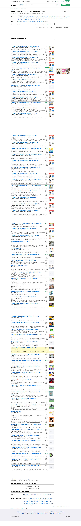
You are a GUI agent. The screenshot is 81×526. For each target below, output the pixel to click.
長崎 (31, 19)
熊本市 (19, 298)
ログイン (62, 1)
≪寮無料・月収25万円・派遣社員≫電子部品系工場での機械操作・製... (26, 453)
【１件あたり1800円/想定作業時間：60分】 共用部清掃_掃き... (24, 142)
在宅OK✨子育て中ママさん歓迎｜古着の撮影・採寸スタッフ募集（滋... (26, 334)
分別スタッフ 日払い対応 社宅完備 (19, 265)
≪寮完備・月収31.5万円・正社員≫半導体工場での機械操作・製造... (25, 68)
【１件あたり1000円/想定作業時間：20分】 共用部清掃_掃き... (24, 228)
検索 (57, 4)
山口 (59, 17)
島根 (51, 17)
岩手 (30, 16)
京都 (38, 17)
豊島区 (22, 448)
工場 (37, 21)
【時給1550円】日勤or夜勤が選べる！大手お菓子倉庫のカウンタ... (25, 322)
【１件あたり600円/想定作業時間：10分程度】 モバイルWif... (24, 190)
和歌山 (46, 17)
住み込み (49, 494)
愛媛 (66, 17)
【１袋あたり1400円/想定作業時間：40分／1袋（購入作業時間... (25, 210)
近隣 (12, 287)
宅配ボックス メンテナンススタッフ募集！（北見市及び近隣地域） (26, 354)
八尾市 (23, 249)
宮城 (32, 16)
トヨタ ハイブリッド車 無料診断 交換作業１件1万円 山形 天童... (26, 385)
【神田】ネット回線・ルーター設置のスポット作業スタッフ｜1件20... (26, 440)
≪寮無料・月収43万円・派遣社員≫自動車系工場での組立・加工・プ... (26, 102)
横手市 (29, 58)
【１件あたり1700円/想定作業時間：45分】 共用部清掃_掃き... (24, 197)
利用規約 (19, 511)
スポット (12, 443)
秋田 (35, 16)
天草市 (19, 419)
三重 (28, 17)
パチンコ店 (12, 381)
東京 (57, 16)
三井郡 (19, 380)
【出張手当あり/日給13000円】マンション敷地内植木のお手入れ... (25, 366)
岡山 (54, 17)
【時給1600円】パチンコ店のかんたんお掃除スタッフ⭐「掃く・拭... (26, 372)
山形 (37, 16)
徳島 (61, 17)
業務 (12, 350)
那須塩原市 (23, 406)
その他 (34, 47)
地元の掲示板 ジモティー (50, 1)
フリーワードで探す (36, 513)
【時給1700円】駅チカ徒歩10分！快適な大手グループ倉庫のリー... (25, 303)
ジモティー (13, 8)
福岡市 (30, 192)
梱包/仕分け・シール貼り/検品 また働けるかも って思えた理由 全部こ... (26, 272)
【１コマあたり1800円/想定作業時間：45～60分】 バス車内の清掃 (25, 203)
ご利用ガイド (28, 513)
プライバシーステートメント (37, 511)
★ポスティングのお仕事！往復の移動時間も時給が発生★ (23, 296)
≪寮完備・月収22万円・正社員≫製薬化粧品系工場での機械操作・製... (26, 185)
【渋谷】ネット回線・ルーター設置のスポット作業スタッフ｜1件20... (26, 465)
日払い (27, 494)
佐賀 (23, 19)
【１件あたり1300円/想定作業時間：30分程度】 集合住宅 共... (24, 160)
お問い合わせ (56, 511)
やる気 (12, 244)
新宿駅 (21, 436)
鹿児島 (36, 19)
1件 (11, 163)
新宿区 (19, 436)
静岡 (31, 17)
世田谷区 (31, 81)
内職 (24, 494)
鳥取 (49, 17)
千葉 (62, 16)
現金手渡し (34, 494)
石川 (47, 16)
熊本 (26, 19)
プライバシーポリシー (26, 511)
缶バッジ (12, 343)
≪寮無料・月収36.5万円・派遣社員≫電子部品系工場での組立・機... (25, 391)
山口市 (20, 224)
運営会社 (62, 511)
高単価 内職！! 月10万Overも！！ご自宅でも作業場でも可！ (24, 341)
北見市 (24, 355)
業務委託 (12, 206)
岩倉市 (19, 412)
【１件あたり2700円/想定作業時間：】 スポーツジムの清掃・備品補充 (26, 179)
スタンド (12, 193)
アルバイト (18, 8)
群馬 (21, 17)
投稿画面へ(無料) (65, 4)
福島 (40, 16)
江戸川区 (29, 143)
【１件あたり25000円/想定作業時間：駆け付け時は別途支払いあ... (25, 46)
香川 (64, 17)
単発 (30, 494)
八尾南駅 (25, 249)
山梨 (52, 16)
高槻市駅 (22, 367)
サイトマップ (22, 513)
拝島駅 (20, 342)
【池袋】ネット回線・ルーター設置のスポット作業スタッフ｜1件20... (26, 447)
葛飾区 (32, 205)
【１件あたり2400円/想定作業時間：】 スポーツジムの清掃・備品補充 (26, 154)
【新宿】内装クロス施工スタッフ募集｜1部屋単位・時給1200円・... (25, 435)
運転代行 (42, 21)
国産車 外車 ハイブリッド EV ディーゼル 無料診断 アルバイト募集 (27, 404)
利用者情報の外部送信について (55, 513)
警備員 (24, 21)
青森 (27, 16)
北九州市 (27, 180)
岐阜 (26, 17)
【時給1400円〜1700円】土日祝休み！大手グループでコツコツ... (25, 316)
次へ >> (29, 479)
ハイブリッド (13, 407)
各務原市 (19, 425)
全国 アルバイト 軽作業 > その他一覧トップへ (61, 506)
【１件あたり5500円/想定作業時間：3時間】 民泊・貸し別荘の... (25, 51)
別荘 (12, 237)
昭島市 (17, 342)
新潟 (42, 16)
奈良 (43, 17)
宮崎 (33, 19)
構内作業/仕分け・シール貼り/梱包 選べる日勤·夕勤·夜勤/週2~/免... (25, 85)
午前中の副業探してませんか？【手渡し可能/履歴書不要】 (23, 260)
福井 (50, 16)
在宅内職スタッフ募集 (16, 248)
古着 (12, 337)
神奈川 (65, 16)
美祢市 (19, 69)
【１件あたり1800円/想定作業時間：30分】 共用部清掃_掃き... (24, 74)
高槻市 (19, 304)
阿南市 (19, 393)
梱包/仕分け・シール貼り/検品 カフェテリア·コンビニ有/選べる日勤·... (26, 167)
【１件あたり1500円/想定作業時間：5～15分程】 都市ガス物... (24, 173)
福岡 (21, 19)
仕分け (27, 21)
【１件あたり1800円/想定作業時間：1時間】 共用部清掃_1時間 (24, 62)
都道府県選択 (20, 4)
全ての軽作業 (20, 21)
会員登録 (67, 1)
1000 (26, 479)
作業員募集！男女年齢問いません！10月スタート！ (22, 241)
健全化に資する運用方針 (48, 511)
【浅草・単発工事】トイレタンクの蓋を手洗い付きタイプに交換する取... (26, 429)
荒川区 (27, 155)
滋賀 (41, 17)
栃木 (18, 17)
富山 (45, 16)
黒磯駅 (26, 406)
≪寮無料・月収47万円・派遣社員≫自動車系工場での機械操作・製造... (26, 360)
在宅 (46, 494)
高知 (18, 19)
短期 (43, 494)
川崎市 (32, 98)
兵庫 (36, 17)
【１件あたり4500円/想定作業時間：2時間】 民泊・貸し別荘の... (25, 235)
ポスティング (33, 21)
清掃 (30, 21)
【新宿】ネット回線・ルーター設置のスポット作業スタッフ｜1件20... (26, 459)
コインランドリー (13, 138)
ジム (12, 156)
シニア (12, 420)
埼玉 (60, 16)
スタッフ (12, 250)
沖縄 (39, 19)
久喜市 (19, 261)
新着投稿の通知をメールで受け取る (62, 27)
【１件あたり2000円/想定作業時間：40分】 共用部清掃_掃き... (24, 57)
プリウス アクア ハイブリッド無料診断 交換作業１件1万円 (24, 398)
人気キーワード (66, 11)
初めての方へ (57, 1)
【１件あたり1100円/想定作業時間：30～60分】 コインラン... (24, 79)
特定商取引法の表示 (44, 513)
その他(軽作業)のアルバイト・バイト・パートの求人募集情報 (25, 11)
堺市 (18, 317)
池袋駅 (25, 448)
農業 (39, 21)
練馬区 (29, 236)
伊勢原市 (32, 211)
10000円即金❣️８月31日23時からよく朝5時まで (21, 379)
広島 (56, 17)
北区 (28, 198)
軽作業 (22, 8)
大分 (28, 19)
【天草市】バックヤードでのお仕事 (19, 417)
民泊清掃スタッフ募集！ (16, 411)
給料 (12, 299)
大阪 (33, 17)
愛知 (23, 17)
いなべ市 (32, 47)
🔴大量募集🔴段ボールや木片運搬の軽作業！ (21, 284)
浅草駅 (25, 431)
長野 (55, 16)
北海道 (25, 16)
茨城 (68, 16)
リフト (12, 318)
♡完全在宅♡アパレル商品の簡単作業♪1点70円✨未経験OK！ (24, 278)
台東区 (23, 431)
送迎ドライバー (39, 494)
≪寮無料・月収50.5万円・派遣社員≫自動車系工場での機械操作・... (25, 291)
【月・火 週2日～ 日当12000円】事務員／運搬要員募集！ (24, 347)
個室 (12, 368)
